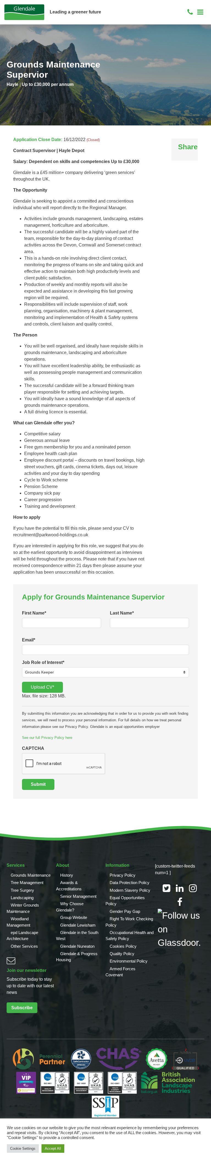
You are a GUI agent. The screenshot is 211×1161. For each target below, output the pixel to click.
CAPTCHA (33, 748)
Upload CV (42, 687)
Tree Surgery (22, 890)
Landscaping (22, 897)
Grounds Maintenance (31, 875)
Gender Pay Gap (125, 911)
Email (28, 640)
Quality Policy (122, 953)
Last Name (122, 613)
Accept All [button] (53, 1148)
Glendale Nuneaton (77, 946)
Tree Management (27, 882)
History (66, 875)
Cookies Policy (123, 946)
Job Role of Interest (43, 662)
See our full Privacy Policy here (47, 738)
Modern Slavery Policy (130, 890)
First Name (34, 613)
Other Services (24, 946)
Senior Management (78, 896)
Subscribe (22, 1007)
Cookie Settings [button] (22, 1148)
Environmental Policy (129, 961)
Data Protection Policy (129, 882)
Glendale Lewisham (78, 925)
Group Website (73, 917)
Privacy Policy (122, 875)
